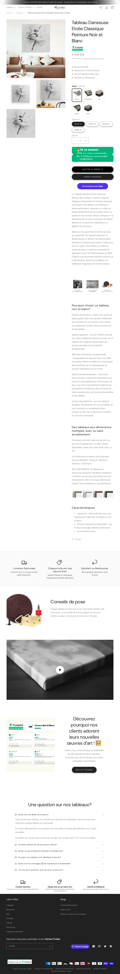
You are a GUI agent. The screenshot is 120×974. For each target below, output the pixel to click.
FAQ (7, 914)
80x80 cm (78, 130)
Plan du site (10, 927)
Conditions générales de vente (61, 971)
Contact (9, 923)
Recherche (10, 910)
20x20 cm (78, 124)
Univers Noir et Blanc (25, 969)
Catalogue (19, 13)
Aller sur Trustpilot (84, 770)
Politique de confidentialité (64, 969)
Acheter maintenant (92, 177)
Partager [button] (78, 539)
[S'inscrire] (50, 946)
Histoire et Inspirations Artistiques (73, 914)
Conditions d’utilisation (83, 969)
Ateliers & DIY (65, 910)
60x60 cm (106, 124)
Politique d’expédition (100, 969)
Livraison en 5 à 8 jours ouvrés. (93, 58)
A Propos (9, 918)
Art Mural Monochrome (68, 905)
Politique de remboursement (44, 969)
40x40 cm (92, 124)
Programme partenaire (14, 932)
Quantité (75, 135)
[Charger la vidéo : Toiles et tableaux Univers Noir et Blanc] (60, 670)
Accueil (9, 13)
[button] (11, 7)
